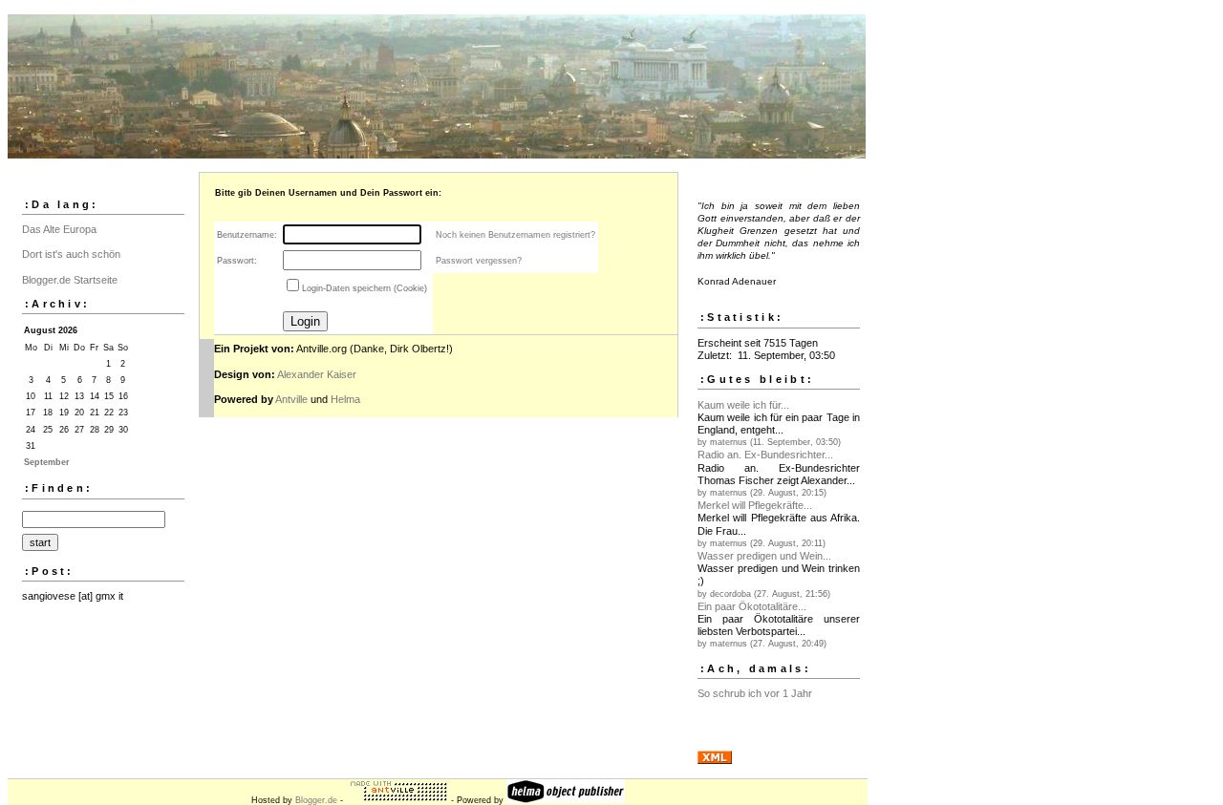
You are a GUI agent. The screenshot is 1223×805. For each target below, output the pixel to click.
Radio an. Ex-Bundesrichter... (765, 454)
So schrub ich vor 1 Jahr (754, 693)
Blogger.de (316, 800)
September (47, 462)
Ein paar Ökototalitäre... (751, 606)
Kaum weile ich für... (743, 405)
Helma (345, 399)
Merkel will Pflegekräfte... (754, 505)
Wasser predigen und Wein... (764, 555)
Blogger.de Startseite (70, 280)
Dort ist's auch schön (71, 254)
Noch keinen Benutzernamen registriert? (515, 235)
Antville (291, 399)
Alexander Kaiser (316, 374)
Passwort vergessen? (479, 260)
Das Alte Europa (59, 229)
